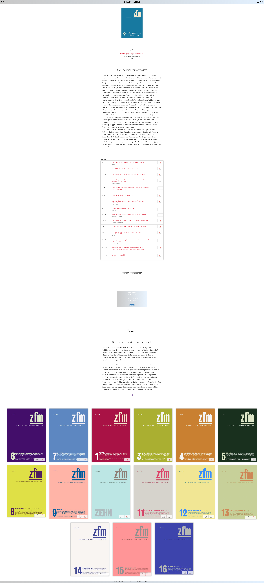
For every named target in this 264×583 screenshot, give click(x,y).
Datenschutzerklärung (144, 581)
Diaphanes (132, 2)
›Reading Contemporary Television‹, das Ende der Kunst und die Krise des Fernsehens (131, 241)
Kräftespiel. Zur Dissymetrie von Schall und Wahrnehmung (128, 174)
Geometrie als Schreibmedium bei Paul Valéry (125, 168)
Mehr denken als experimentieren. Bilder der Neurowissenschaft (130, 220)
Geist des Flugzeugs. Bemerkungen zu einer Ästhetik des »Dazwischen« (128, 202)
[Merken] (131, 63)
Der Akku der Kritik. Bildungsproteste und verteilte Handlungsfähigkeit (126, 233)
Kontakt (136, 581)
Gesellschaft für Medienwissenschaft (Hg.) (132, 53)
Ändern (132, 305)
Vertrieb (132, 581)
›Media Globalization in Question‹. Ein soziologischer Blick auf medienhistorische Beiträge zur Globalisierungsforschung (129, 248)
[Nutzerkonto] (258, 2)
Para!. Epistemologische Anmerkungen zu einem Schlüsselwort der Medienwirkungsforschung (131, 188)
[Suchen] (3, 2)
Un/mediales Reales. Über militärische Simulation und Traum (129, 226)
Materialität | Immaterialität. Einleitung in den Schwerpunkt (129, 162)
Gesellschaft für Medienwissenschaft (132, 342)
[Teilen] (133, 63)
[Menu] (1, 2)
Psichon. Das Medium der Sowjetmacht (123, 195)
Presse (128, 581)
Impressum (152, 581)
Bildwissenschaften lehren (119, 255)
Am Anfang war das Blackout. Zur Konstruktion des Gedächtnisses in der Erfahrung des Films (131, 181)
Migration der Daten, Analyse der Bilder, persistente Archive (129, 214)
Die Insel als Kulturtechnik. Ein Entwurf (123, 209)
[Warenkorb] (262, 2)
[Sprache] (260, 2)
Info (125, 581)
